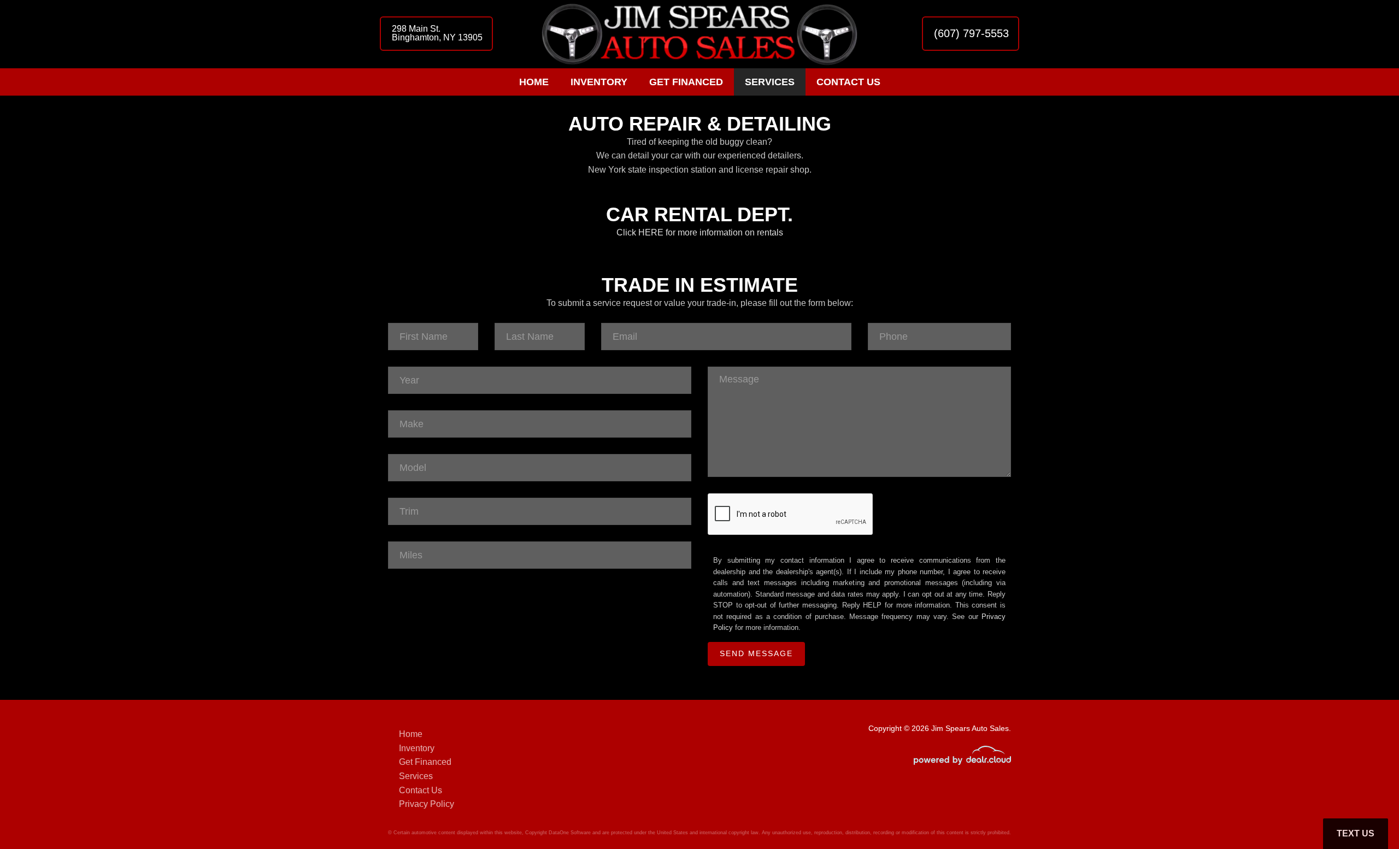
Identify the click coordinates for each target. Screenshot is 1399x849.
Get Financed (686, 81)
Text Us (1355, 833)
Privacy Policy (426, 804)
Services (770, 81)
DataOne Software (570, 832)
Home (534, 81)
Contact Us (848, 81)
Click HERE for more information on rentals (699, 232)
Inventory (599, 81)
